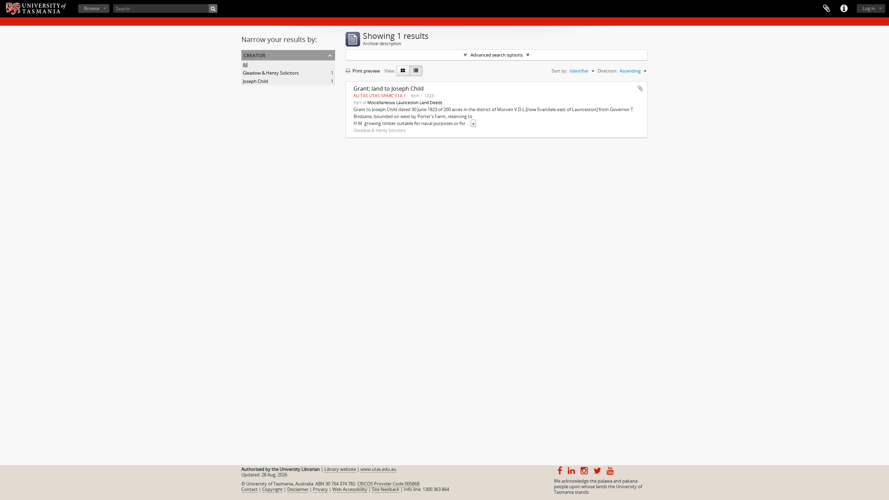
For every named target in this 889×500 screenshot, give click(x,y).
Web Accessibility (349, 489)
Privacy (320, 489)
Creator (254, 54)
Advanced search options (497, 55)
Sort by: (559, 71)
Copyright (272, 489)
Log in (869, 8)
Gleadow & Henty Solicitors (271, 73)
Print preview (365, 71)
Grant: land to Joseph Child (389, 88)
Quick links (844, 8)
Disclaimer (297, 489)
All (245, 64)
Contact (249, 489)
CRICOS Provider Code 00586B (388, 484)
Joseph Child (255, 81)
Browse (91, 8)
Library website (340, 469)
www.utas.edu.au (378, 469)
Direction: (607, 71)
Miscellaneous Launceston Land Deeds (404, 102)
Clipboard (826, 8)
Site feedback (385, 489)
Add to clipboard (640, 88)
